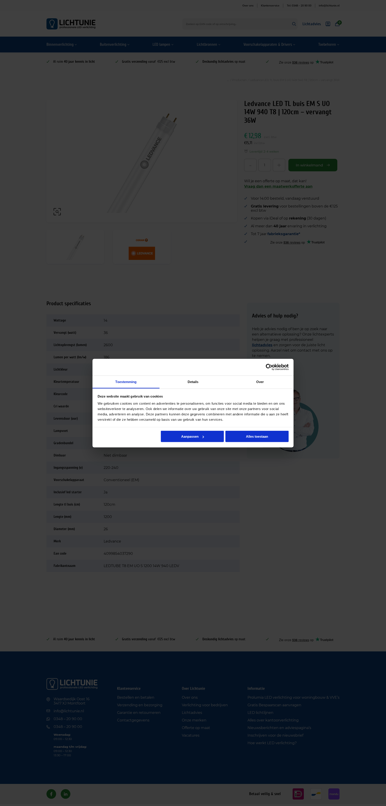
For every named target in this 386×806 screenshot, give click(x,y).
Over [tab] (260, 381)
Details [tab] (193, 381)
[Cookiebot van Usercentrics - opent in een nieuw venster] (269, 367)
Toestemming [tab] (125, 381)
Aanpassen (190, 436)
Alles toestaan (257, 436)
